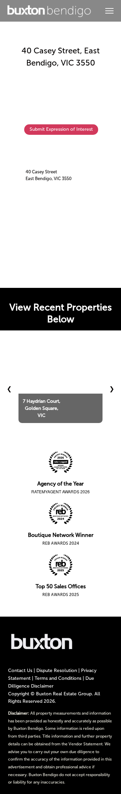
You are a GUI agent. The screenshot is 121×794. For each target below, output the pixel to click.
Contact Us (20, 670)
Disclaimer (42, 686)
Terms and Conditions (58, 678)
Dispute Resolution (56, 670)
